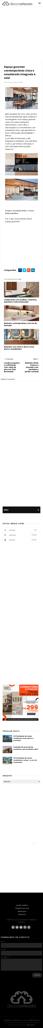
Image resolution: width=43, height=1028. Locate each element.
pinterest (23, 540)
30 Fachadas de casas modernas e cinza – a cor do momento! (25, 760)
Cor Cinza (24, 257)
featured (18, 260)
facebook (23, 530)
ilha (24, 260)
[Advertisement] (21, 36)
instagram (23, 535)
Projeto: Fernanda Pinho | (16, 210)
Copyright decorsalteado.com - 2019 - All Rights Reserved (21, 1020)
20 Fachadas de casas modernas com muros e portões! (23, 738)
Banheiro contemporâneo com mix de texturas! (20, 324)
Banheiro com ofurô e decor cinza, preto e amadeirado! (19, 348)
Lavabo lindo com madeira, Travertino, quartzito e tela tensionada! (20, 301)
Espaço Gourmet (9, 260)
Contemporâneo (14, 257)
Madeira (30, 260)
